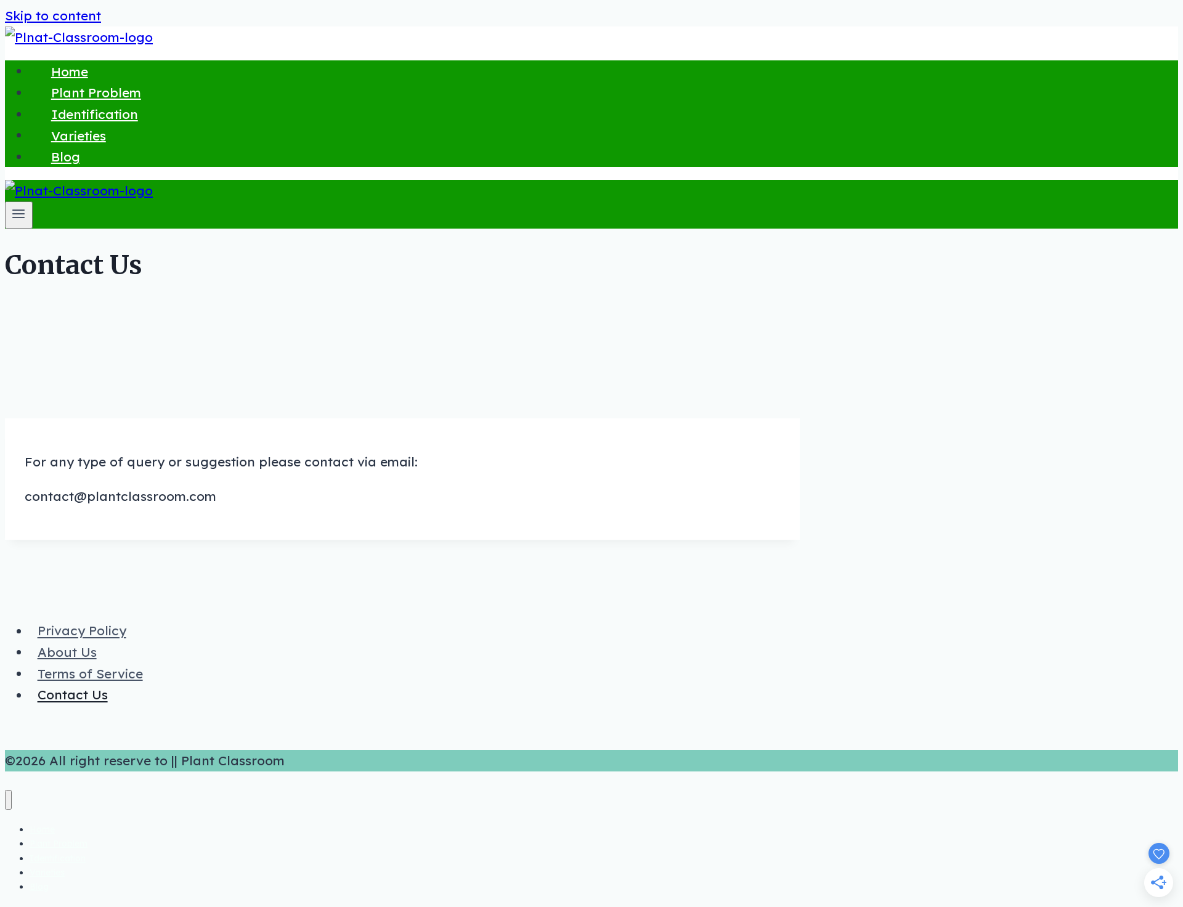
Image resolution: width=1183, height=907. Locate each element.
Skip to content (53, 15)
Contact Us (73, 695)
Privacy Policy (82, 631)
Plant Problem (96, 92)
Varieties (78, 135)
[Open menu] (19, 215)
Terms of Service (90, 673)
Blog (65, 156)
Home (69, 71)
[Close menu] (8, 800)
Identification (94, 114)
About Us (67, 652)
